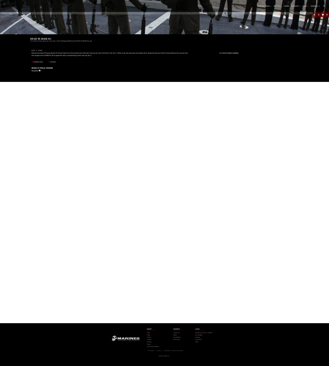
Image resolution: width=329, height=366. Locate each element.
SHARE (53, 62)
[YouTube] (323, 14)
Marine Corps (126, 338)
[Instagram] (327, 14)
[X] (319, 14)
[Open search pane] (324, 6)
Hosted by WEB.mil (164, 356)
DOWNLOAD (38, 62)
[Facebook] (315, 14)
